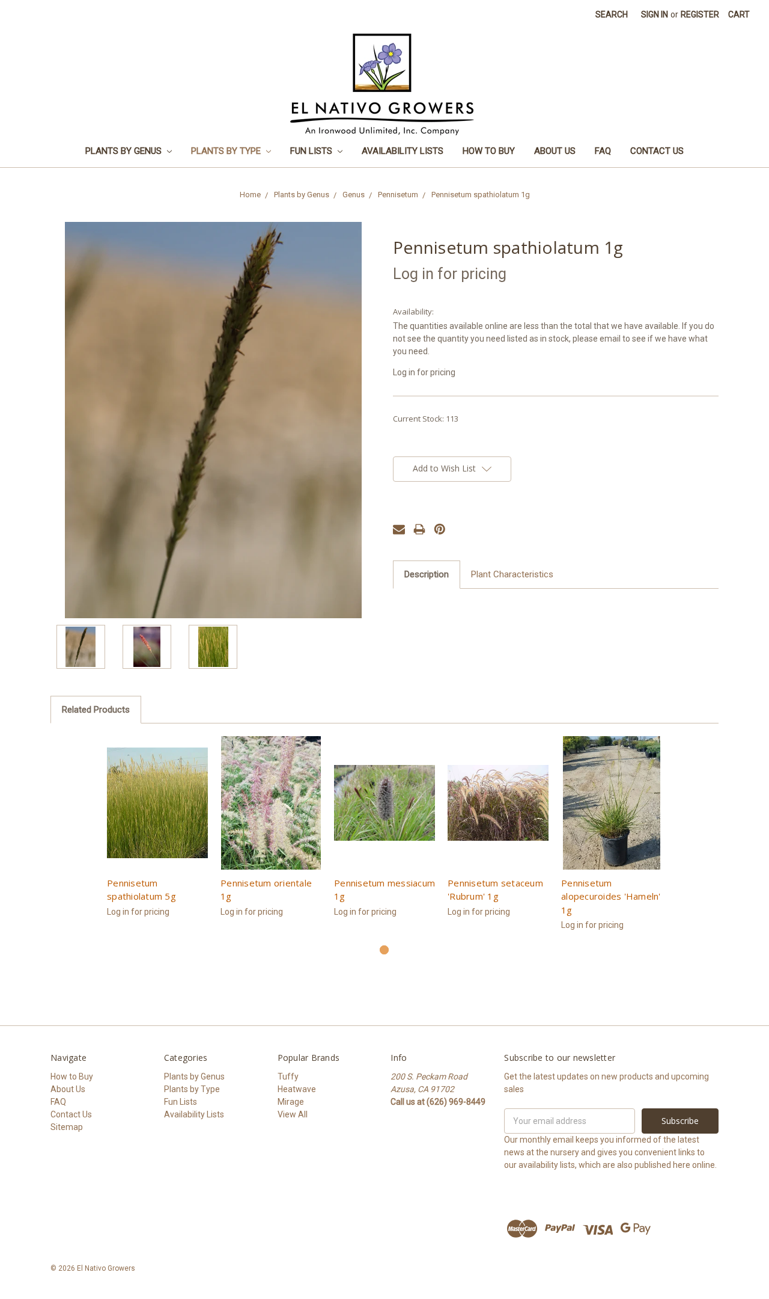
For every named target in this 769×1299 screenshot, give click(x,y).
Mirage (291, 1102)
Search (611, 14)
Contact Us (657, 151)
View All (293, 1114)
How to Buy (489, 151)
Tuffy (288, 1076)
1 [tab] (384, 949)
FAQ (603, 151)
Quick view (157, 802)
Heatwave (297, 1089)
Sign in (654, 14)
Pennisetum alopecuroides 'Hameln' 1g (611, 896)
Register (700, 14)
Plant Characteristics (512, 574)
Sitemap (66, 1127)
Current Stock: (425, 418)
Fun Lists (312, 151)
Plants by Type (227, 151)
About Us (555, 151)
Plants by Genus (124, 151)
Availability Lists (402, 151)
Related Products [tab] (96, 709)
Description (426, 574)
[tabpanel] (157, 833)
